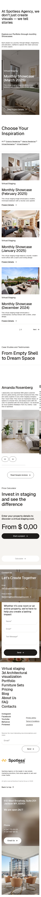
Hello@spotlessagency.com (13, 588)
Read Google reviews (19, 475)
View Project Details (15, 109)
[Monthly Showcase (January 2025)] (20, 223)
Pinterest (6, 724)
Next (35, 329)
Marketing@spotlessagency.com (15, 597)
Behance (6, 722)
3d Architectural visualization (14, 674)
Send (19, 652)
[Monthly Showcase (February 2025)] (20, 166)
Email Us (11, 840)
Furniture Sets (13, 685)
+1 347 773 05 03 (11, 829)
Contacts (9, 706)
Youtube (5, 719)
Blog (5, 693)
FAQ (5, 702)
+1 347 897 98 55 (11, 832)
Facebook (6, 716)
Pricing (7, 689)
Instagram (6, 714)
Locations (29, 725)
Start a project (19, 536)
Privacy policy (31, 718)
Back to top (6, 787)
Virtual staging (13, 668)
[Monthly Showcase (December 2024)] (20, 280)
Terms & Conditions (32, 721)
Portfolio (8, 681)
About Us (9, 698)
